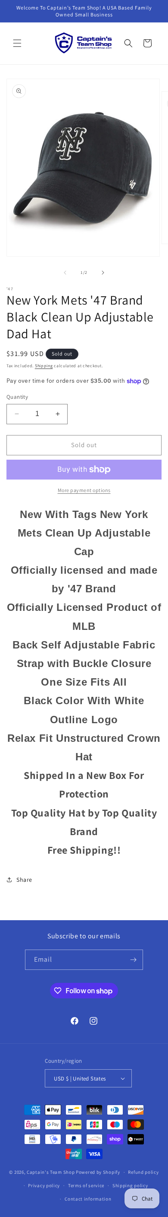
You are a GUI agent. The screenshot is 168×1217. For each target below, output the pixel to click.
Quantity (17, 396)
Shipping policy (130, 1185)
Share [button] (24, 879)
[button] (17, 43)
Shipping (44, 366)
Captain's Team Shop (51, 1172)
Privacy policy (44, 1185)
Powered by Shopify (98, 1172)
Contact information (88, 1199)
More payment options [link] (84, 490)
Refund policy (143, 1172)
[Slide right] (102, 272)
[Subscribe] (133, 960)
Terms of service (86, 1185)
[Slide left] (65, 272)
